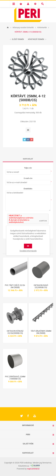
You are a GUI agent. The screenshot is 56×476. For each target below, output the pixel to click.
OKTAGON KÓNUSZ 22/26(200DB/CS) (15, 332)
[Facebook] (28, 416)
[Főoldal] (7, 27)
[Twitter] (21, 416)
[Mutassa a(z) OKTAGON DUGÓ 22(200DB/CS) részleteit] (41, 269)
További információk (28, 251)
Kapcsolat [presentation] (28, 159)
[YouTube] (34, 416)
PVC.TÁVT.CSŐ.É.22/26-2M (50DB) (15, 286)
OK (28, 246)
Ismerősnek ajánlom (28, 129)
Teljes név (28, 168)
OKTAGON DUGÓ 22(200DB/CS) (41, 286)
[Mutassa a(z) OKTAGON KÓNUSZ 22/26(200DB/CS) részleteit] (15, 315)
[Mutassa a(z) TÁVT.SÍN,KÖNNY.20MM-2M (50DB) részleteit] (41, 315)
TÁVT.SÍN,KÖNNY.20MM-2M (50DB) (41, 332)
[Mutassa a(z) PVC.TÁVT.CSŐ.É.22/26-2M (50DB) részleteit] (15, 269)
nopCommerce (33, 469)
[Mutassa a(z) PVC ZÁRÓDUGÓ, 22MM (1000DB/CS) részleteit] (15, 361)
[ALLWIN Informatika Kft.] (35, 466)
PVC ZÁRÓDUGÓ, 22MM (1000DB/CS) (15, 377)
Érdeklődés (28, 189)
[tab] (28, 159)
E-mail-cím (28, 178)
